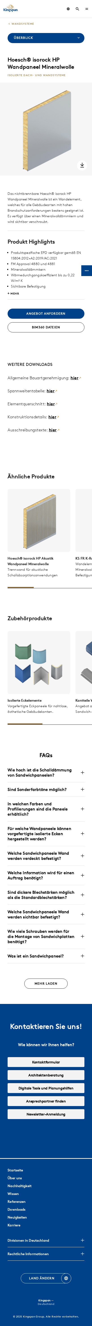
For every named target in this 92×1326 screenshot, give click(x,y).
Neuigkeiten (17, 1217)
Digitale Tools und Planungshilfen (46, 1088)
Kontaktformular (46, 1062)
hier (74, 377)
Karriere (14, 1225)
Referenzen (16, 1201)
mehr (14, 293)
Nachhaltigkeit (19, 1186)
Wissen (13, 1194)
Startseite (15, 1170)
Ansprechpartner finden (46, 1101)
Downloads (16, 1209)
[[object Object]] (39, 520)
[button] (86, 9)
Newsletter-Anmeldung (46, 1114)
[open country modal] (68, 9)
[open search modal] (77, 9)
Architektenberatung (46, 1075)
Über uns (15, 1178)
